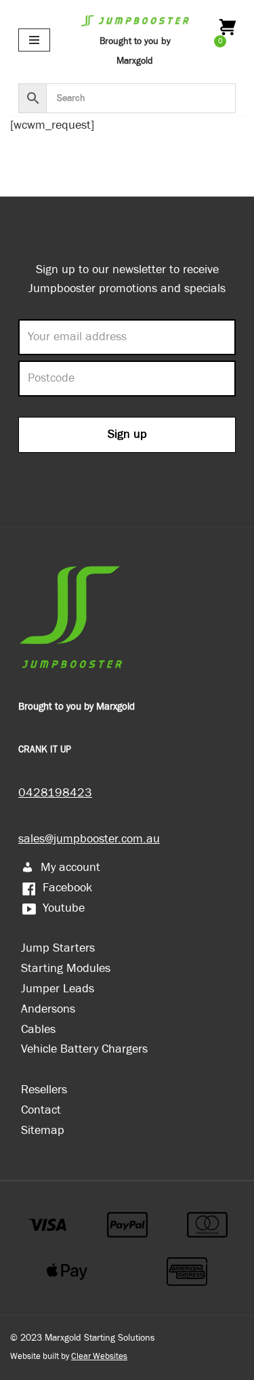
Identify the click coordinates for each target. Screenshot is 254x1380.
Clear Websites (99, 1356)
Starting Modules (65, 968)
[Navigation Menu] (34, 40)
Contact (41, 1110)
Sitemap (42, 1130)
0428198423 (55, 792)
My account (70, 867)
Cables (38, 1029)
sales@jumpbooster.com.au (89, 839)
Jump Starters (58, 948)
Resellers (44, 1089)
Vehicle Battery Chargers (84, 1049)
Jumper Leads (57, 988)
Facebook (67, 887)
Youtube (64, 908)
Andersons (48, 1009)
